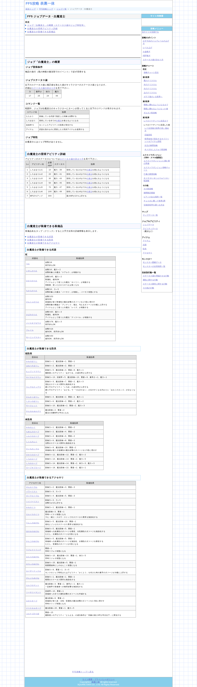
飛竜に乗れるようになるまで (156, 105)
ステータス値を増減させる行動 (156, 276)
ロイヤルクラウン (33, 377)
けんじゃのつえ (32, 302)
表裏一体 (96, 682)
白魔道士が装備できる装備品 (41, 32)
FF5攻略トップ (46, 9)
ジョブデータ (148, 225)
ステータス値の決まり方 (44, 88)
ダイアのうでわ (32, 496)
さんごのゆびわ (32, 541)
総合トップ (31, 9)
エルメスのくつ (32, 514)
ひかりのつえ (31, 281)
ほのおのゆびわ (32, 531)
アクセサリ (147, 253)
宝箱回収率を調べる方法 (154, 205)
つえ (28, 264)
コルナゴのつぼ (32, 614)
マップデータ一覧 (150, 215)
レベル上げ (147, 47)
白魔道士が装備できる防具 (40, 240)
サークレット (31, 406)
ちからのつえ (31, 291)
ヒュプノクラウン (33, 371)
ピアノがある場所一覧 (153, 197)
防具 (145, 249)
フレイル (30, 330)
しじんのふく (31, 442)
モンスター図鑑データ (152, 262)
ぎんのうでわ (31, 487)
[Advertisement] (82, 45)
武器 (145, 245)
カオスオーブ (31, 601)
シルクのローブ (32, 436)
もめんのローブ (32, 432)
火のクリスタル (150, 89)
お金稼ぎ (146, 52)
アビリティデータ (150, 229)
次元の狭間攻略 (151, 145)
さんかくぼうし (32, 397)
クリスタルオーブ (33, 608)
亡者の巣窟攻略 (150, 174)
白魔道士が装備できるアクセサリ (43, 243)
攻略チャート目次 (151, 72)
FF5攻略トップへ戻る (83, 672)
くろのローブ (31, 459)
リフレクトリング (33, 550)
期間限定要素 (149, 193)
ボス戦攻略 (148, 189)
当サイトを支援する (150, 32)
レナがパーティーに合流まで (156, 121)
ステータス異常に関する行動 (155, 284)
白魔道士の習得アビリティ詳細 (42, 28)
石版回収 (148, 135)
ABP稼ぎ (146, 56)
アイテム (146, 241)
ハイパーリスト (32, 502)
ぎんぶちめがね (32, 578)
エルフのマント (32, 585)
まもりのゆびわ (32, 557)
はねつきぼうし (32, 366)
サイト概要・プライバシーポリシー (98, 679)
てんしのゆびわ (32, 523)
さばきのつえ (31, 315)
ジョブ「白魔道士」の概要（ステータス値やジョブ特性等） (56, 25)
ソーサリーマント (33, 592)
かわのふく (30, 427)
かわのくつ (30, 507)
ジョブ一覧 (62, 9)
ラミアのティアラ (33, 387)
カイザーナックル (33, 571)
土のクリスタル (150, 93)
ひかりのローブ (32, 455)
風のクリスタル (150, 80)
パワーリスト (31, 492)
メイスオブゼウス (33, 323)
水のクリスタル (150, 84)
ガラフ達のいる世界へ (153, 97)
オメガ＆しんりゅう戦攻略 (156, 149)
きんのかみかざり (33, 411)
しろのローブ (31, 463)
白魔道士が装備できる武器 (40, 236)
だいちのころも (32, 449)
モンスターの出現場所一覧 (154, 266)
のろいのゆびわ (32, 564)
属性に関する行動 (150, 280)
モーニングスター (33, 337)
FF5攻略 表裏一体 (40, 3)
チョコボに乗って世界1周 (154, 201)
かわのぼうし (31, 361)
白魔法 (59, 121)
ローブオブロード (33, 468)
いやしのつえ (31, 271)
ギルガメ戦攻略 (150, 113)
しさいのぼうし (32, 401)
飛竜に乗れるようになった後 (156, 109)
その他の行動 (148, 288)
